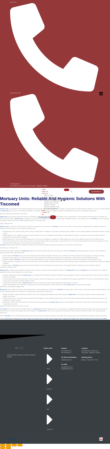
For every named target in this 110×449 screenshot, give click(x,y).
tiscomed (45, 318)
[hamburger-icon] (66, 190)
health (24, 318)
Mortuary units (4, 209)
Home (43, 189)
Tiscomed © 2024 (12, 439)
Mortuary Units (38, 318)
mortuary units (70, 284)
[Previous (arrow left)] (2, 447)
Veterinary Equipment (51, 208)
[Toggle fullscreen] (8, 445)
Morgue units (3, 216)
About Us (45, 191)
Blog (43, 210)
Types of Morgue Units (55, 318)
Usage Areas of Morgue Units (71, 318)
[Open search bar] (71, 191)
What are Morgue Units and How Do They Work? (93, 318)
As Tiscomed (3, 309)
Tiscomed (94, 218)
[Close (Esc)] (20, 445)
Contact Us (45, 212)
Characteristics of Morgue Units (13, 318)
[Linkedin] (101, 94)
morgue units (5, 210)
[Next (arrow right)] (8, 447)
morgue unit (30, 318)
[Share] (14, 445)
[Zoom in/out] (2, 445)
